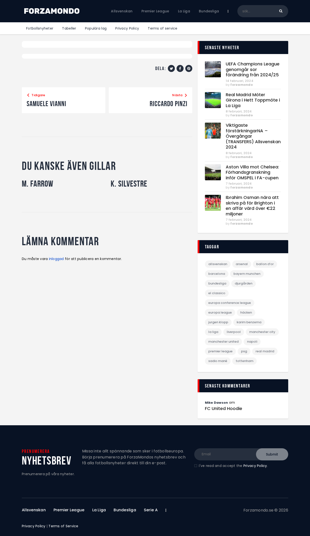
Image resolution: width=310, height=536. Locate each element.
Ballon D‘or (265, 264)
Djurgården (243, 283)
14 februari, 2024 (239, 81)
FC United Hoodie (223, 408)
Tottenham (244, 361)
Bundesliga (217, 283)
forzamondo (241, 84)
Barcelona (216, 273)
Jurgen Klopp (218, 322)
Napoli (252, 341)
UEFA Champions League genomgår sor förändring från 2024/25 (252, 69)
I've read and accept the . (233, 465)
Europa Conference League (229, 302)
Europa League (220, 312)
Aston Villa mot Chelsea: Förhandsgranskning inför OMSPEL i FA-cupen (252, 172)
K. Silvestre (129, 184)
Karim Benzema (249, 322)
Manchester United (223, 341)
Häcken (246, 312)
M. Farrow (37, 184)
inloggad (56, 258)
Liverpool (234, 332)
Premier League (220, 351)
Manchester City (262, 332)
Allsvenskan (217, 264)
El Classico (216, 293)
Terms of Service (63, 526)
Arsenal (242, 264)
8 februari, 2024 (239, 111)
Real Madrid (265, 351)
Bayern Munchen (246, 273)
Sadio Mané (217, 361)
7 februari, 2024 (239, 183)
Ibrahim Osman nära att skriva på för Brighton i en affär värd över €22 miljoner (252, 206)
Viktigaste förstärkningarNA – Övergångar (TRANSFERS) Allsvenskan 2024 (253, 136)
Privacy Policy (255, 465)
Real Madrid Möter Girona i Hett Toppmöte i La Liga (253, 100)
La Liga (213, 332)
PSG (244, 351)
